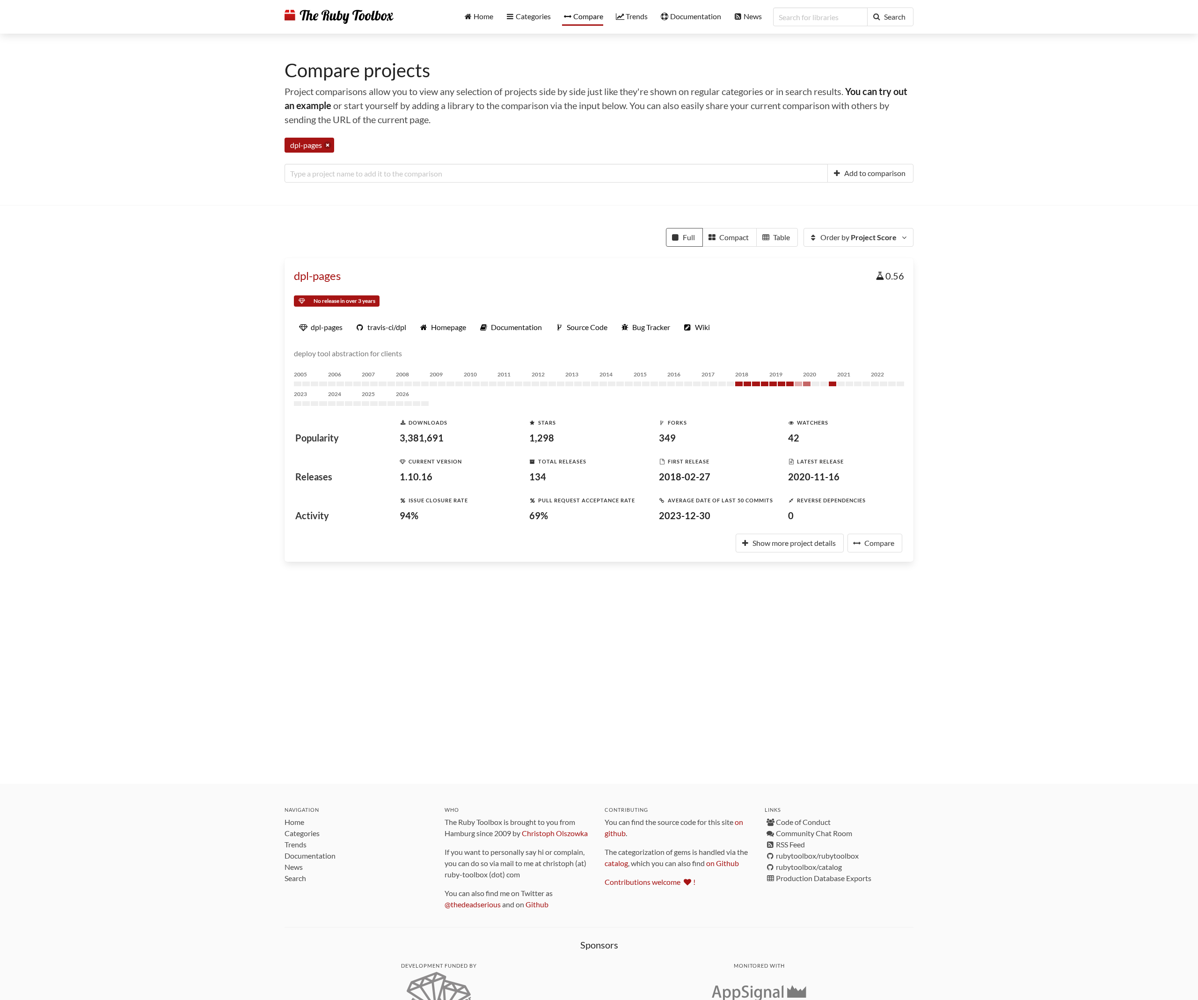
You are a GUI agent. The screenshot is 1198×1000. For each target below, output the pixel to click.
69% (538, 515)
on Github (722, 863)
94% (409, 515)
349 (667, 437)
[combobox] (556, 173)
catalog (616, 863)
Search (295, 878)
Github (537, 904)
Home (294, 821)
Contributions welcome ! (650, 881)
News (294, 866)
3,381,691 (422, 437)
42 (793, 437)
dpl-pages (317, 275)
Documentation (310, 855)
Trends (296, 844)
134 (537, 476)
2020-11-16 (814, 476)
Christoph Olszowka (555, 833)
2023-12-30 (684, 515)
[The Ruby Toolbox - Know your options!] (339, 17)
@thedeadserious (473, 904)
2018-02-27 (684, 476)
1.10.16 (416, 476)
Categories (302, 833)
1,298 (541, 437)
